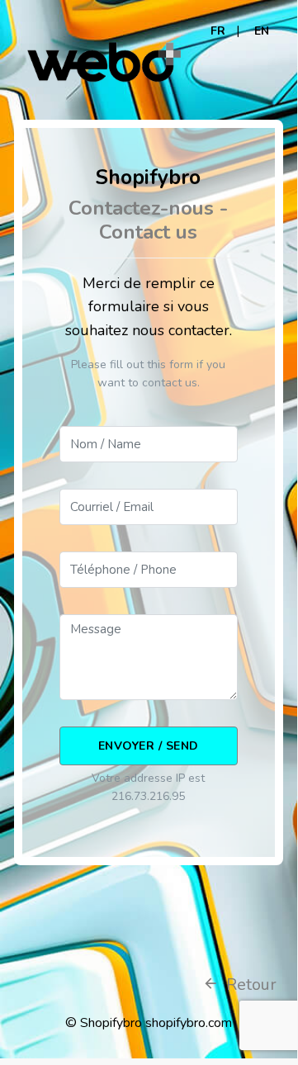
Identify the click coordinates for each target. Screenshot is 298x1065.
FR (217, 31)
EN (261, 31)
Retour (249, 984)
